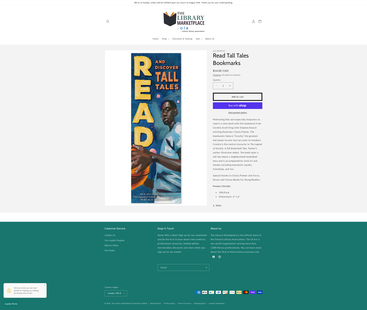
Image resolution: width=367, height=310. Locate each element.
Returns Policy (111, 245)
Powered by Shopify (139, 303)
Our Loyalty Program (114, 240)
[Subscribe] (206, 267)
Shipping (216, 75)
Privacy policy (169, 303)
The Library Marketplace (121, 303)
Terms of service (184, 303)
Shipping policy (200, 303)
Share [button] (218, 205)
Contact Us (110, 235)
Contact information (217, 303)
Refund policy (155, 303)
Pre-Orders (110, 250)
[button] (108, 21)
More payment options (237, 112)
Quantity (216, 80)
